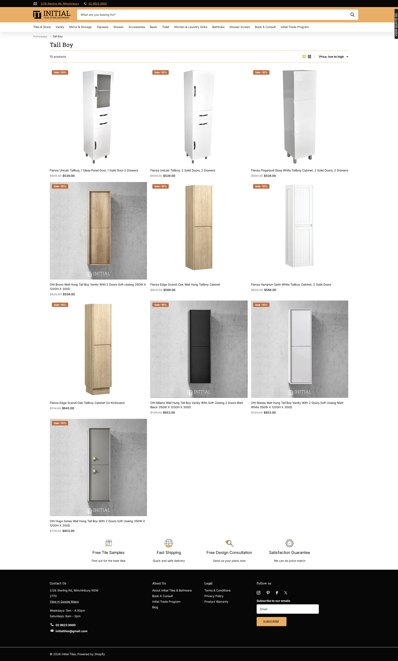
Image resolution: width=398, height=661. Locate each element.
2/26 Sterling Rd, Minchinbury (60, 3)
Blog (155, 607)
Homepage (40, 36)
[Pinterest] (268, 593)
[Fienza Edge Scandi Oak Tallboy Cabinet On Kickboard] (98, 349)
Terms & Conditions (217, 590)
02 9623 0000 (98, 3)
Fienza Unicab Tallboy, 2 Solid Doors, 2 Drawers (182, 170)
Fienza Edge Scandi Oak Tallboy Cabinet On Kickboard (87, 402)
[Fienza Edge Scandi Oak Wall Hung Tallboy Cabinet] (199, 230)
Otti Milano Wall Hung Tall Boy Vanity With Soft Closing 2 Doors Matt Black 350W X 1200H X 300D (196, 405)
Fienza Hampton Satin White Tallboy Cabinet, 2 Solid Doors (291, 284)
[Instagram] (258, 593)
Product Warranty (216, 601)
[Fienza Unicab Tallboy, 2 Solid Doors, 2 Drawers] (199, 116)
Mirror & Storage (80, 27)
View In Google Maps (64, 601)
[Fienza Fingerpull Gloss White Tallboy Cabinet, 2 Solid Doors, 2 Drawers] (299, 116)
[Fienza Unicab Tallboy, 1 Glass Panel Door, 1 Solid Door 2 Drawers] (98, 116)
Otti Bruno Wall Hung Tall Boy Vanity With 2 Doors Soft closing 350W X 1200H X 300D (98, 287)
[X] (285, 592)
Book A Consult (265, 27)
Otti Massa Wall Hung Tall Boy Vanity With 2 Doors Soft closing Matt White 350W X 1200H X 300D (297, 405)
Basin (153, 27)
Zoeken (352, 15)
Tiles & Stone (42, 27)
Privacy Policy (213, 596)
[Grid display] (304, 56)
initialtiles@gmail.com (71, 631)
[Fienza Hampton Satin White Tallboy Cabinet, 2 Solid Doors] (299, 230)
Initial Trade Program (295, 27)
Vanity (60, 27)
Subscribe (271, 621)
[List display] (309, 56)
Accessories (137, 27)
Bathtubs (218, 27)
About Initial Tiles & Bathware (172, 590)
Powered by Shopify (91, 654)
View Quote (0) (396, 24)
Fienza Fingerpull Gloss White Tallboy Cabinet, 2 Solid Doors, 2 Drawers (299, 170)
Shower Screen (239, 27)
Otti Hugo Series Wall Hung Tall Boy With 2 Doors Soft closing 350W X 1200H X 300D (97, 523)
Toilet (165, 27)
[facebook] (277, 592)
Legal (208, 583)
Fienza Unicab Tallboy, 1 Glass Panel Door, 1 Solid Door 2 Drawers (94, 170)
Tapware (102, 27)
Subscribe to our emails (273, 600)
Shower (118, 27)
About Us (159, 583)
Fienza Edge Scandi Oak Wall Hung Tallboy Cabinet (185, 284)
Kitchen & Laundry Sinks (190, 27)
